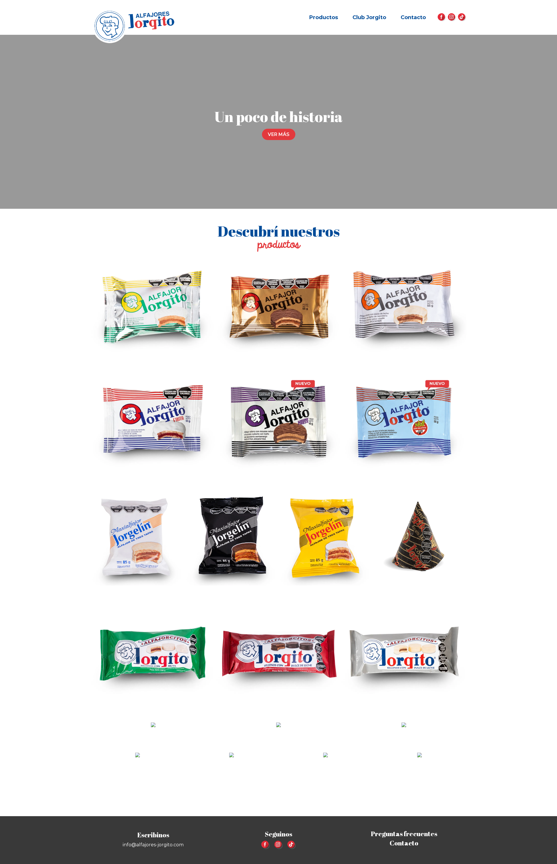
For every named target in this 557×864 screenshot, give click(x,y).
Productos (323, 17)
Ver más (279, 134)
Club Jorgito (369, 17)
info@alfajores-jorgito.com (153, 844)
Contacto (413, 17)
